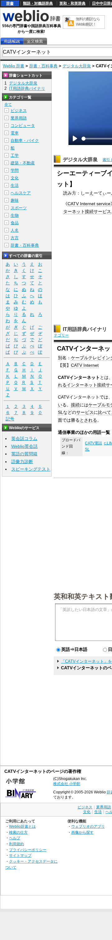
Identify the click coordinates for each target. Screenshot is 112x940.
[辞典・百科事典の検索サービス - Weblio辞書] (31, 20)
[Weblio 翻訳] (69, 22)
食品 (15, 222)
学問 (15, 170)
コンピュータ (23, 125)
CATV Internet (85, 365)
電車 (15, 133)
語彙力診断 (22, 461)
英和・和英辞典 (72, 3)
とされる (88, 420)
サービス (85, 412)
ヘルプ (14, 838)
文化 (15, 178)
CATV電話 (93, 443)
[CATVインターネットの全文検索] (34, 41)
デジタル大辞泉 (77, 66)
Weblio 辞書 (13, 66)
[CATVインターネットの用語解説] (11, 41)
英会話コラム (24, 438)
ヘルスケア (21, 193)
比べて (104, 412)
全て (8, 104)
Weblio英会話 (24, 446)
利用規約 (16, 844)
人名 (15, 230)
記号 (10, 418)
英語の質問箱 (24, 453)
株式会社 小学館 (66, 784)
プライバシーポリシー (27, 850)
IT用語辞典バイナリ (85, 329)
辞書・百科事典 (43, 66)
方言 (15, 237)
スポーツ (19, 208)
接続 (75, 404)
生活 (15, 185)
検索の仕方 (18, 832)
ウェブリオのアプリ (88, 826)
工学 (15, 155)
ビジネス (19, 110)
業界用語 (19, 118)
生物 (15, 215)
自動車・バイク (25, 140)
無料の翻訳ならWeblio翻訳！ (88, 22)
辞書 (10, 3)
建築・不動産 (23, 163)
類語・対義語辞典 (38, 3)
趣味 (15, 200)
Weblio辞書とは (22, 826)
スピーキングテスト (30, 469)
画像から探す (82, 832)
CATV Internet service (89, 203)
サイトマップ (20, 855)
